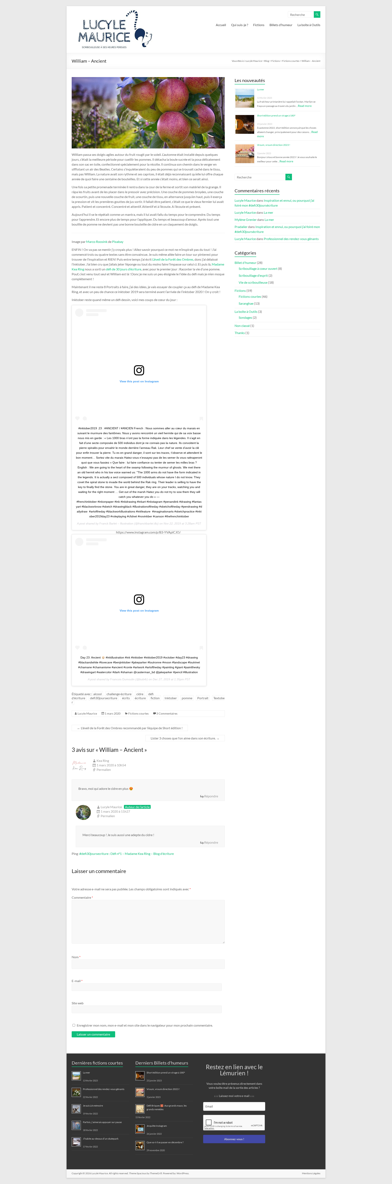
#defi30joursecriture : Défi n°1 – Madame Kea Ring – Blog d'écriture (126, 853)
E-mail (77, 981)
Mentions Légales (311, 1173)
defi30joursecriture (103, 698)
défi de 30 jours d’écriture (123, 269)
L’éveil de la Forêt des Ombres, (173, 259)
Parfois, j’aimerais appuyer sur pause (102, 1122)
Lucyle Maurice (87, 713)
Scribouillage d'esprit (253, 275)
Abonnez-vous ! (234, 1139)
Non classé (242, 326)
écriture (140, 698)
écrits (126, 698)
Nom (76, 957)
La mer (260, 89)
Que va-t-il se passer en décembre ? (165, 1142)
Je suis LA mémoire (93, 1105)
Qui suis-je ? (239, 25)
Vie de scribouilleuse (253, 282)
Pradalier (241, 227)
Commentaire (82, 897)
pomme (187, 698)
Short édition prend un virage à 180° (276, 115)
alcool (97, 694)
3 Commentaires (166, 713)
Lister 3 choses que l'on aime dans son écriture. (185, 738)
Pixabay (117, 241)
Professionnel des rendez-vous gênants (291, 239)
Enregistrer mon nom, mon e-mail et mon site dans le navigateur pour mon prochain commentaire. (145, 1025)
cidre (139, 694)
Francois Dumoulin (122, 679)
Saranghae (246, 303)
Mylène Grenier (246, 219)
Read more (305, 105)
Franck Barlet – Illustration (116, 523)
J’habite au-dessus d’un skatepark (100, 1138)
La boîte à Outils (308, 25)
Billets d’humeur (281, 25)
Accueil (221, 25)
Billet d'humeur (245, 262)
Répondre (211, 796)
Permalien (104, 769)
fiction (155, 698)
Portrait (202, 698)
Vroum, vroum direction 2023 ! (273, 144)
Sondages (245, 317)
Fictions (258, 25)
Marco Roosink (96, 241)
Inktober (171, 698)
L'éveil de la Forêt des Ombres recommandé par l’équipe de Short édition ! (130, 728)
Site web (78, 1003)
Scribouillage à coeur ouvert (258, 268)
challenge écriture (119, 694)
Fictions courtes (138, 713)
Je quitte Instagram (157, 1125)
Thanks (240, 333)
